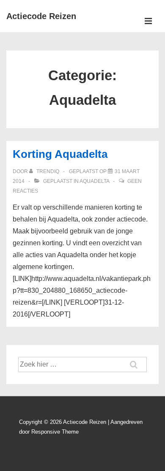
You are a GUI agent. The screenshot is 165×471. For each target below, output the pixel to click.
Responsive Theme (55, 432)
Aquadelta (94, 181)
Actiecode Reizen (41, 16)
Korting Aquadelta (60, 154)
